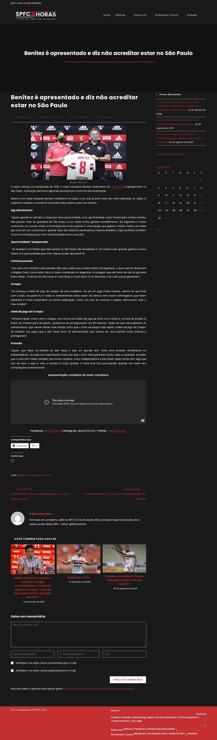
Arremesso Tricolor (122, 734)
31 (166, 218)
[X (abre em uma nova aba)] (193, 3)
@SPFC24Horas (53, 430)
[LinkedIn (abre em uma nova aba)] (204, 3)
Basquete (139, 733)
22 (202, 203)
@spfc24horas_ (117, 430)
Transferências (120, 720)
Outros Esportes (188, 717)
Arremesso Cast (157, 733)
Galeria (127, 728)
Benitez (38, 475)
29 (202, 210)
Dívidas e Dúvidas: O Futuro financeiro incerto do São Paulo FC (124, 580)
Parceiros (139, 728)
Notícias (201, 714)
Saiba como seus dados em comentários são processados (99, 688)
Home (114, 710)
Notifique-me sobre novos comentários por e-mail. (46, 663)
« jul (158, 229)
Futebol (115, 717)
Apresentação (25, 475)
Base (150, 717)
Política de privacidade (161, 728)
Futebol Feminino (166, 717)
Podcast (192, 733)
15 (202, 195)
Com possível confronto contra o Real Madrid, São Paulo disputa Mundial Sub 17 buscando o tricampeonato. (179, 106)
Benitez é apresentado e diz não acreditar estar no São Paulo (121, 61)
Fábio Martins (23, 117)
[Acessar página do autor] (17, 518)
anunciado (117, 186)
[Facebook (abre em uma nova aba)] (197, 3)
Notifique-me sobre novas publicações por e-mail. (46, 670)
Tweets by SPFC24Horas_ (170, 154)
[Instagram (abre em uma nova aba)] (201, 3)
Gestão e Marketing (133, 717)
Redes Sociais (177, 733)
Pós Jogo (137, 720)
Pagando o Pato (78, 577)
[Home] (63, 61)
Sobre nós (117, 729)
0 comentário (105, 117)
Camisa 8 (47, 475)
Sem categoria (79, 117)
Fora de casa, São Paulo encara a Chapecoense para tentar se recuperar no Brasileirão (180, 138)
